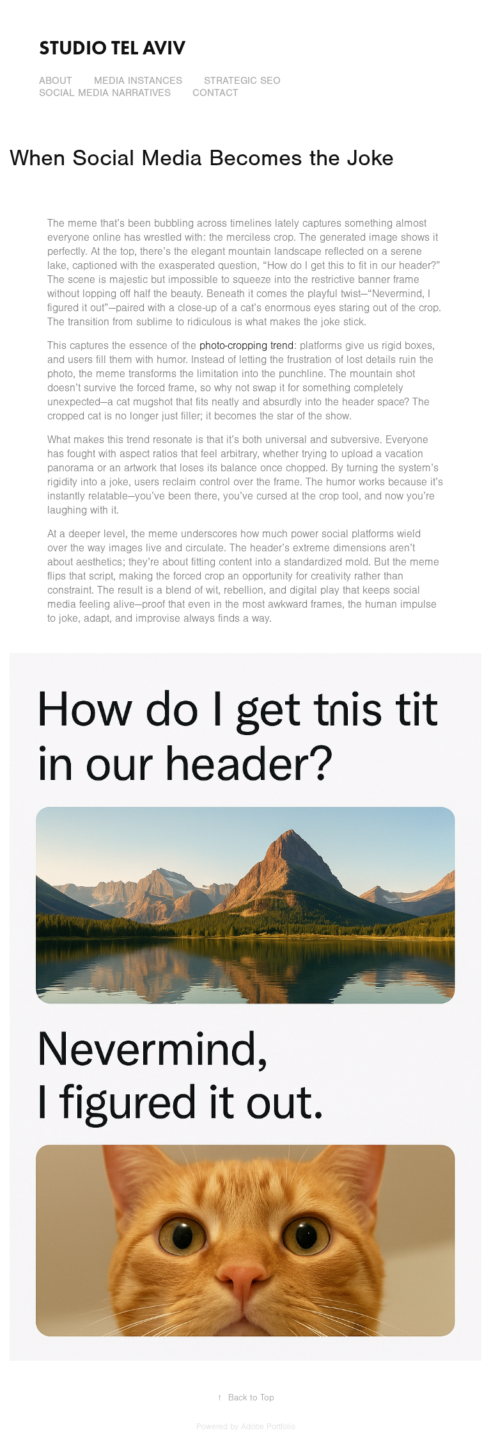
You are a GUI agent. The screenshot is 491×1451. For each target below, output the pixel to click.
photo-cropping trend (246, 345)
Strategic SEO (242, 80)
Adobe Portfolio (268, 1426)
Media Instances (138, 80)
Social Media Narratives (105, 93)
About (55, 80)
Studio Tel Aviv (112, 48)
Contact (215, 93)
